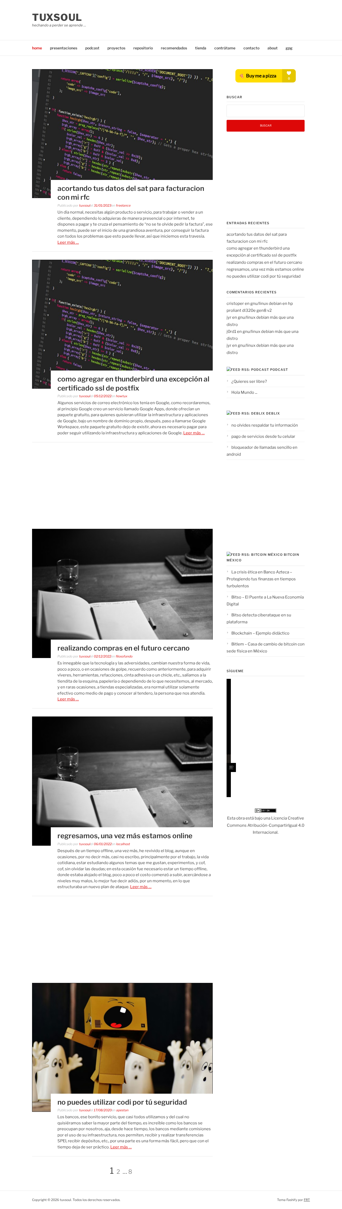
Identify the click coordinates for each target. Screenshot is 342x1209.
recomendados (174, 48)
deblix (273, 413)
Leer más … (68, 242)
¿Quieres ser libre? (249, 381)
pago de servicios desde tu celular (263, 436)
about (272, 48)
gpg (289, 48)
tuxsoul (57, 17)
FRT (307, 1200)
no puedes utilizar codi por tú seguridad (122, 1102)
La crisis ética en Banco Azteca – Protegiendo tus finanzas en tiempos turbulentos (261, 579)
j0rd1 (231, 331)
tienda (200, 48)
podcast (92, 48)
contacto (251, 48)
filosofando (124, 656)
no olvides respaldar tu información (264, 425)
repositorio (143, 48)
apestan (122, 1110)
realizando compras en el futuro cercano (123, 648)
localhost (123, 844)
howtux (121, 396)
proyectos (116, 48)
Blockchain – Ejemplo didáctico (260, 633)
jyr (229, 317)
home (37, 48)
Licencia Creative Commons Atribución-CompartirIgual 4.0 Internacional (265, 825)
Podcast (279, 370)
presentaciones (63, 48)
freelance (123, 205)
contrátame (224, 48)
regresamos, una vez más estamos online (124, 836)
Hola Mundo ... (244, 392)
